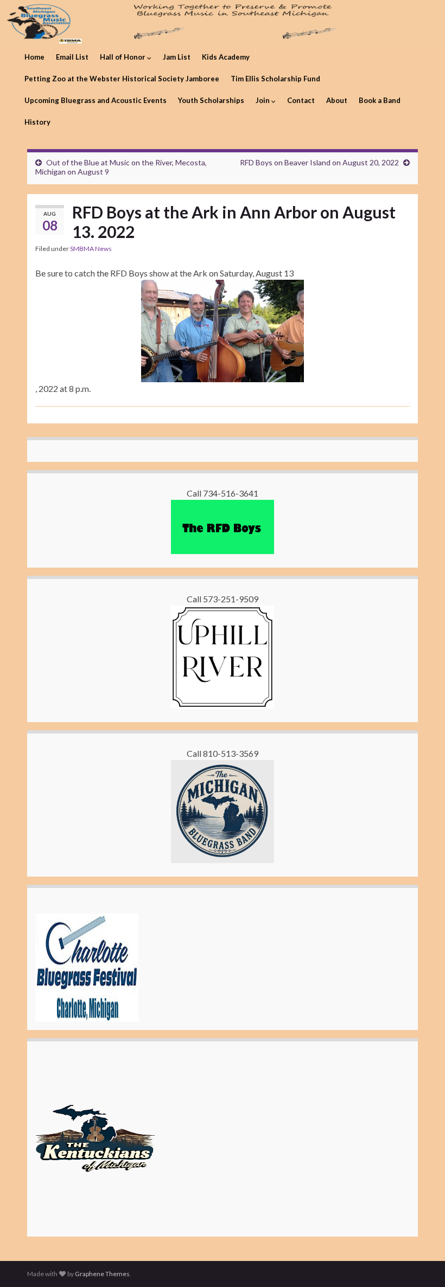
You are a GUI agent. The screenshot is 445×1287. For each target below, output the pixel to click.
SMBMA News (91, 248)
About (336, 100)
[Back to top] (420, 1262)
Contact (301, 100)
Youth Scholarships (211, 100)
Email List (72, 57)
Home (34, 57)
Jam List (176, 57)
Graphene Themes (102, 1274)
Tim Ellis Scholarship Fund (275, 78)
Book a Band (379, 100)
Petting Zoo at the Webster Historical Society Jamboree (121, 78)
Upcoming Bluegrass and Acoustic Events (95, 100)
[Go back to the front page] (222, 23)
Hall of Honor (123, 57)
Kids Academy (226, 57)
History (37, 122)
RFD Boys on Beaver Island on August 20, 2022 (319, 162)
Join (263, 100)
